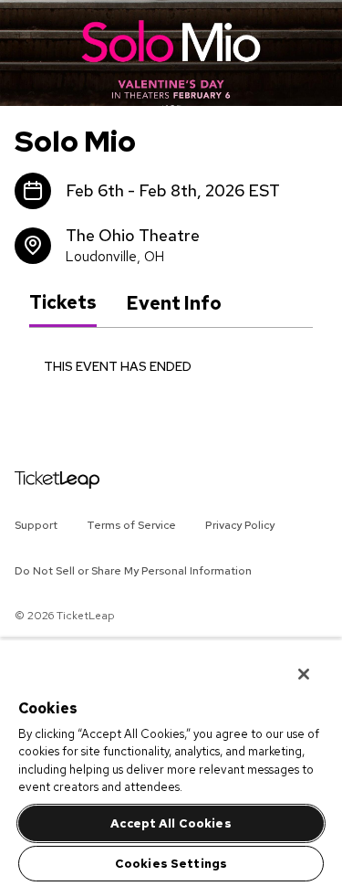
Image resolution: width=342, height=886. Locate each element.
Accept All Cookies (170, 823)
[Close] (291, 662)
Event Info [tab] (174, 303)
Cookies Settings (171, 863)
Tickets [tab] (63, 302)
